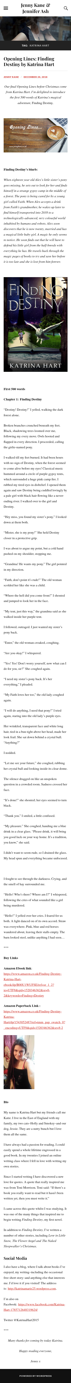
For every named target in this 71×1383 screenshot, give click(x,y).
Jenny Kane (11, 77)
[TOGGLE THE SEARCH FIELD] (65, 8)
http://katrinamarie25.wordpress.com (32, 1288)
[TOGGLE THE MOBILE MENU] (6, 8)
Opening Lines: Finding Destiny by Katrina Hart (29, 61)
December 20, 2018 (36, 77)
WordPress (44, 1376)
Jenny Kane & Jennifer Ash (35, 8)
